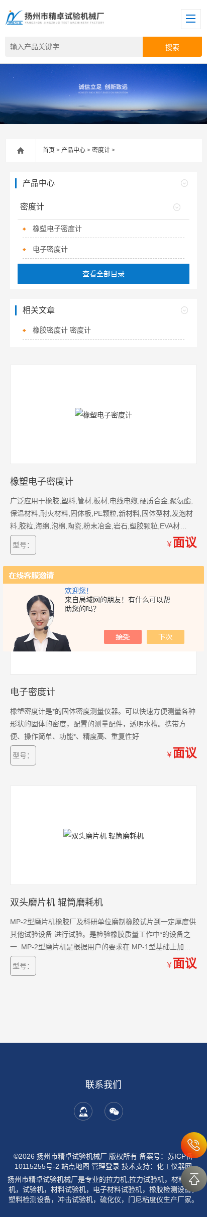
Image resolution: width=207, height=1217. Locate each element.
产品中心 (73, 150)
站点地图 (75, 1166)
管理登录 (105, 1166)
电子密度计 (50, 249)
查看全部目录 (103, 274)
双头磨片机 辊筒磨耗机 (56, 903)
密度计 (101, 150)
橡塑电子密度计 (57, 229)
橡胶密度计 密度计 (62, 330)
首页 (49, 150)
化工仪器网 (174, 1166)
